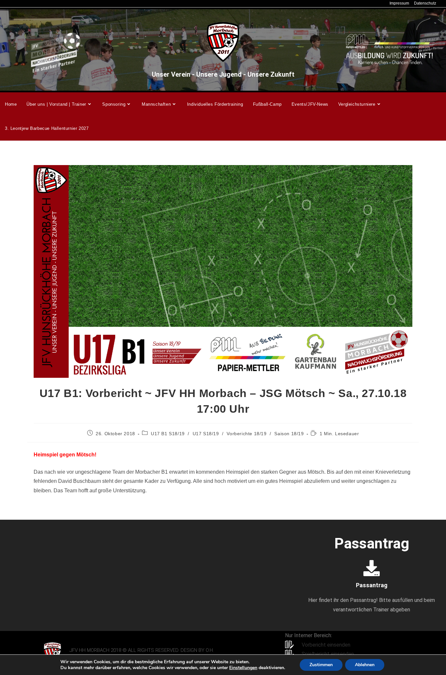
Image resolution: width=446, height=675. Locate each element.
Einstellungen (243, 668)
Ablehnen (364, 665)
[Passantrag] (371, 568)
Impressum (399, 3)
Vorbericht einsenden (326, 645)
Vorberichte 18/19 (246, 433)
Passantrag (372, 585)
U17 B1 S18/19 (168, 433)
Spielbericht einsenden (328, 654)
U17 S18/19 (206, 433)
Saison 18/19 (289, 433)
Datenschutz (425, 3)
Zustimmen (321, 665)
